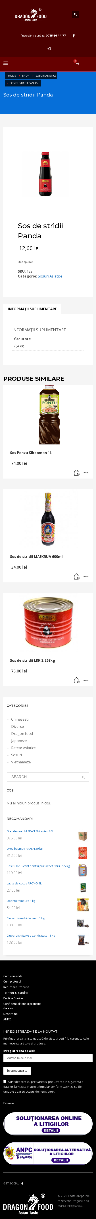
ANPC (7, 1019)
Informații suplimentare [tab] (32, 308)
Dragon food (22, 733)
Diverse (17, 726)
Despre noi (10, 1014)
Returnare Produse (16, 987)
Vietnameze (21, 762)
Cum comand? (12, 976)
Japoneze (19, 740)
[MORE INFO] (85, 473)
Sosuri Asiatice (50, 276)
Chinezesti (20, 719)
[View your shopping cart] (77, 64)
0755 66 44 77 (56, 35)
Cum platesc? (12, 981)
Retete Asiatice (23, 747)
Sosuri (16, 754)
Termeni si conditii (15, 993)
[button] (77, 473)
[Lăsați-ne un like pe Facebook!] (22, 1183)
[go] (83, 777)
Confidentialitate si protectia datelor (22, 1006)
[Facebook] (73, 35)
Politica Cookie (13, 998)
